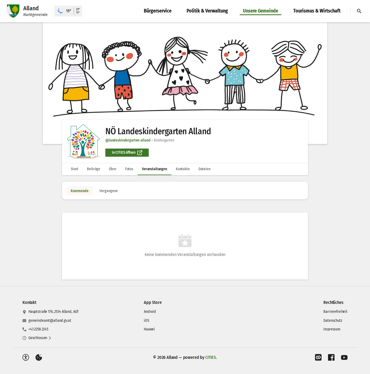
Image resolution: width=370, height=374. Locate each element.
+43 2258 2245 (38, 329)
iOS (146, 320)
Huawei (149, 329)
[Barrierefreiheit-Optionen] (25, 357)
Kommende (80, 191)
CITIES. (211, 357)
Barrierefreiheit (335, 311)
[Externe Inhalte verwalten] (38, 357)
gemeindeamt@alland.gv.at (49, 320)
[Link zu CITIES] (318, 357)
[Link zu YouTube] (344, 357)
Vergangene (108, 191)
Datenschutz (332, 320)
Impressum (331, 329)
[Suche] (359, 11)
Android (150, 311)
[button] (185, 83)
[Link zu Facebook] (331, 357)
